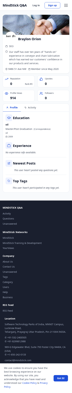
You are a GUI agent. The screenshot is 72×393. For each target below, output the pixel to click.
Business (8, 297)
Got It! (60, 378)
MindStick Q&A (15, 5)
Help (5, 292)
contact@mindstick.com (18, 360)
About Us (8, 261)
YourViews (8, 248)
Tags (5, 276)
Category (8, 282)
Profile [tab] (14, 107)
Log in (36, 5)
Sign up (52, 5)
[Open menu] (66, 5)
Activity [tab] (32, 107)
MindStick (8, 237)
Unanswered (10, 223)
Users (6, 287)
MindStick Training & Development (22, 243)
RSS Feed (8, 310)
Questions (8, 218)
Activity (7, 213)
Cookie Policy (29, 382)
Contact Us (9, 266)
